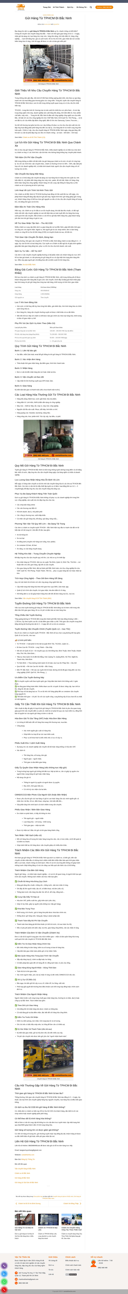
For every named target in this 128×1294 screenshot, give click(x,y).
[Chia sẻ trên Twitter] (44, 1189)
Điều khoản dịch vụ (72, 1260)
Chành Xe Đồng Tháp (71, 1203)
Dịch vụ (70, 7)
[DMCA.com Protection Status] (71, 1274)
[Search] (91, 7)
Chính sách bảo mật (72, 1270)
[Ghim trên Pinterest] (52, 1189)
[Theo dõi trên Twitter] (99, 1271)
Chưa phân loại (48, 15)
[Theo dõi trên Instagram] (96, 1271)
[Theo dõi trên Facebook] (92, 1271)
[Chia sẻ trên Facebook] (41, 1189)
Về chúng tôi (53, 1260)
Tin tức (51, 1270)
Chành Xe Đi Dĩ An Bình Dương (29, 1203)
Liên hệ (51, 1274)
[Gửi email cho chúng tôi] (114, 2)
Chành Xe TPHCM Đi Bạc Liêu (48, 1229)
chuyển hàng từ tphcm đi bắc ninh (63, 1196)
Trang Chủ (47, 7)
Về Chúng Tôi (81, 7)
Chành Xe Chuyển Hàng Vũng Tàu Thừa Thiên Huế (71, 1229)
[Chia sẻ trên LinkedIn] (55, 1189)
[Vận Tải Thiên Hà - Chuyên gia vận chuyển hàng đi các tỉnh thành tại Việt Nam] (24, 7)
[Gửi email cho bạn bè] (48, 1189)
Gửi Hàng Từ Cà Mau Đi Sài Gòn (24, 1229)
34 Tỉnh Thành (58, 7)
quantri (56, 24)
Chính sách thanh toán (73, 1265)
